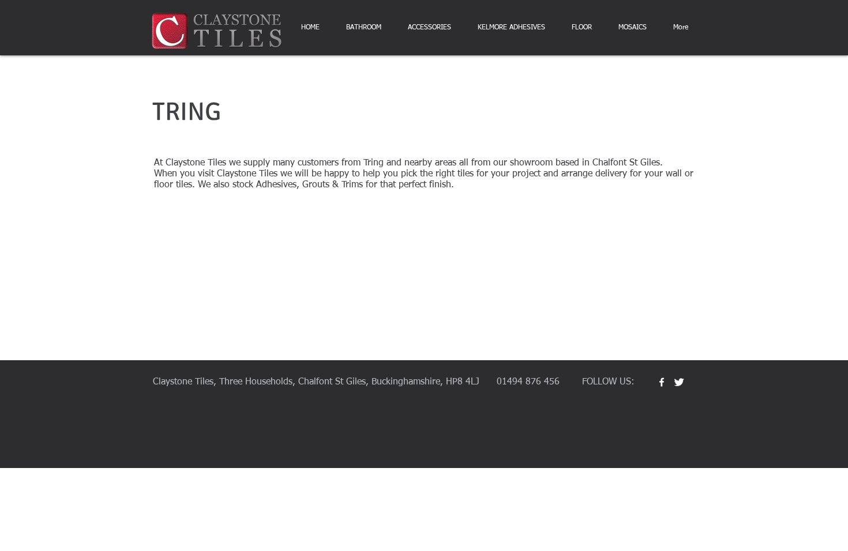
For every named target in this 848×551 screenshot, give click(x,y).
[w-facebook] (661, 382)
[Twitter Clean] (679, 382)
